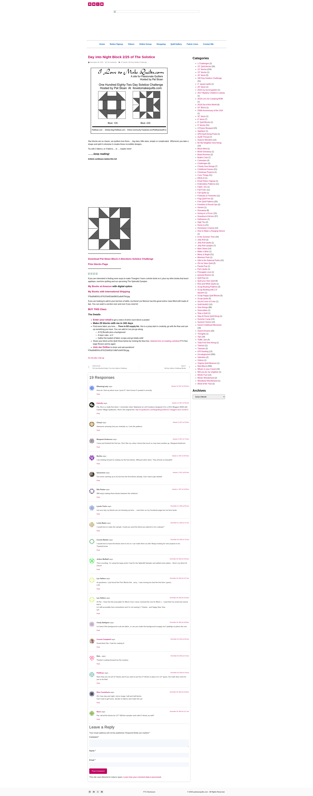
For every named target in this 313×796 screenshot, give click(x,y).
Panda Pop (202, 266)
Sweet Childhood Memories (209, 325)
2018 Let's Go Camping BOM (210, 99)
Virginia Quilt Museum (207, 363)
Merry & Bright (203, 254)
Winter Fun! (202, 375)
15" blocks (202, 72)
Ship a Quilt (202, 313)
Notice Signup (116, 44)
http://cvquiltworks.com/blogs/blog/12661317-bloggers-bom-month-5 (161, 410)
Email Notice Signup (206, 181)
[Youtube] (93, 4)
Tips (199, 337)
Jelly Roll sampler (205, 246)
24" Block (201, 108)
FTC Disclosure (149, 792)
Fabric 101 (202, 187)
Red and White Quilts (206, 284)
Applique (201, 131)
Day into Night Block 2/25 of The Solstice (121, 57)
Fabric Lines (192, 44)
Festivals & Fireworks (206, 196)
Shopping (161, 44)
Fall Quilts (201, 193)
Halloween (202, 219)
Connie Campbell (104, 639)
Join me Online (101, 347)
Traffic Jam (202, 340)
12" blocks (124, 62)
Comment (94, 737)
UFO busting (202, 351)
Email (92, 760)
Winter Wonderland (205, 378)
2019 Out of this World (207, 105)
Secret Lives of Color (206, 301)
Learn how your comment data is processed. (142, 777)
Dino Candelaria (103, 692)
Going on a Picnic (205, 213)
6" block (200, 119)
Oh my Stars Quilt (205, 263)
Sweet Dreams (203, 331)
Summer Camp (204, 319)
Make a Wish (203, 251)
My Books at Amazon (100, 286)
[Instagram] (98, 4)
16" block (201, 75)
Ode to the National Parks (208, 260)
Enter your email (102, 319)
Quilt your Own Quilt (206, 281)
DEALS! (201, 178)
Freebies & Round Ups (207, 204)
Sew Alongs (202, 307)
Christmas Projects (205, 172)
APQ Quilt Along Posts (207, 134)
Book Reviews (203, 155)
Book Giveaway (204, 152)
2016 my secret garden (207, 90)
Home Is (201, 225)
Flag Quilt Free (203, 199)
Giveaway (201, 210)
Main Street (202, 249)
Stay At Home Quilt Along (208, 316)
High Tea (201, 222)
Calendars (202, 160)
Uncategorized (203, 354)
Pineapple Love (204, 272)
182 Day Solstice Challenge (137, 62)
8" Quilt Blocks (203, 122)
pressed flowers (204, 275)
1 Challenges (203, 63)
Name (92, 751)
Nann (99, 712)
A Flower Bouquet (205, 128)
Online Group (145, 44)
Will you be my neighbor (207, 372)
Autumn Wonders (204, 140)
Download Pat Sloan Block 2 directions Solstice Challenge (120, 259)
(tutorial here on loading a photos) (164, 341)
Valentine (201, 357)
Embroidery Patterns (206, 184)
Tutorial (200, 346)
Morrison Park (203, 257)
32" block (201, 116)
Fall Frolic (201, 190)
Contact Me (208, 44)
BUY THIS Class (97, 309)
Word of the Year (204, 384)
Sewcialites (202, 310)
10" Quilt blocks (204, 66)
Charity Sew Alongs (206, 166)
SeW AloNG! (202, 304)
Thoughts (201, 334)
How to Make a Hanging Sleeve (211, 231)
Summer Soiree (204, 322)
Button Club (202, 157)
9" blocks (201, 125)
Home (102, 44)
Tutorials (201, 348)
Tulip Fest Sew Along (206, 343)
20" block (201, 87)
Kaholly (100, 403)
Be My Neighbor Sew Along (209, 143)
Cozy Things (202, 175)
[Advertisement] (139, 185)
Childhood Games (205, 169)
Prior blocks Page (98, 264)
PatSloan (100, 673)
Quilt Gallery (176, 44)
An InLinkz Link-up (96, 358)
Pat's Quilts (202, 269)
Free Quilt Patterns (205, 202)
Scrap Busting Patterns (207, 287)
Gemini (200, 207)
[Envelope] (102, 4)
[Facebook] (89, 4)
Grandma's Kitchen (205, 216)
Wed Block (202, 366)
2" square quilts (204, 84)
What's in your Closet (206, 369)
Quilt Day (201, 278)
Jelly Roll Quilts (204, 243)
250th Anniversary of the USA (210, 110)
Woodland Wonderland (207, 381)
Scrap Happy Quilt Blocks (208, 296)
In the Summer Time (206, 237)
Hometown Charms (205, 228)
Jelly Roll (201, 240)
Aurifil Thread (203, 137)
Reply (98, 394)
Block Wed (202, 149)
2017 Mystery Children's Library (211, 93)
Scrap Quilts (202, 298)
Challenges (202, 163)
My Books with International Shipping (109, 291)
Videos (131, 44)
